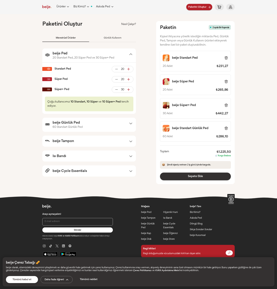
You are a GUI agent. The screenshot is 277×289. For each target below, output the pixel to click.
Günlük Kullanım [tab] (113, 38)
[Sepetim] (219, 7)
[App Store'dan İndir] (50, 254)
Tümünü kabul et (22, 279)
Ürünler (61, 6)
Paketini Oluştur (197, 7)
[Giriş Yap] (230, 7)
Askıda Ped (103, 6)
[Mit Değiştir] (229, 252)
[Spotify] (70, 246)
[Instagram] (44, 246)
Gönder (77, 230)
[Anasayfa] (46, 7)
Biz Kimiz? (79, 6)
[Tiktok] (51, 246)
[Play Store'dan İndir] (68, 254)
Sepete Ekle (195, 176)
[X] (57, 246)
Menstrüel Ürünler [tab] (66, 38)
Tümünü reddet (88, 279)
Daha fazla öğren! (54, 279)
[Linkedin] (63, 246)
